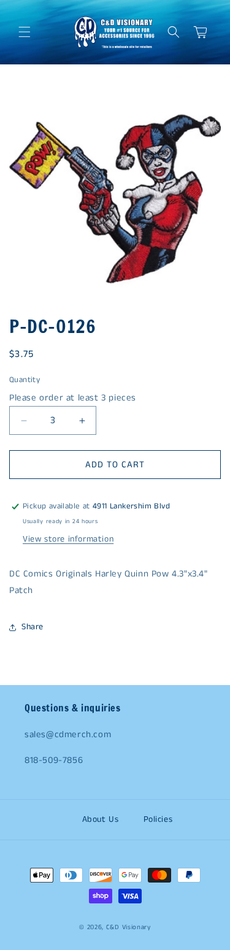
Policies (158, 819)
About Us (100, 819)
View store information (68, 539)
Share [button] (32, 627)
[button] (24, 31)
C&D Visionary (128, 927)
